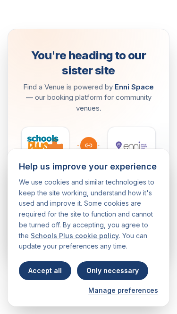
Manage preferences (123, 290)
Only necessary (112, 270)
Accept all (45, 270)
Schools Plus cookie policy (75, 236)
